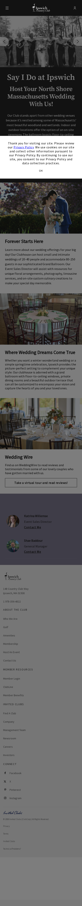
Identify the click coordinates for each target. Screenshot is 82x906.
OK (41, 170)
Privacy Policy (24, 147)
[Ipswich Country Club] (41, 8)
